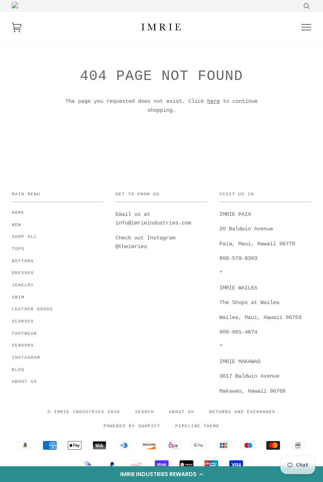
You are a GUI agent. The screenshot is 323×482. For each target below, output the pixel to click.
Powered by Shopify (132, 426)
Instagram (26, 357)
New (16, 224)
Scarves (23, 321)
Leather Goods (32, 309)
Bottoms (23, 261)
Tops (18, 249)
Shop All (24, 236)
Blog (18, 369)
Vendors (23, 345)
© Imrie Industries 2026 (84, 412)
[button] (161, 474)
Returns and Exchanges (242, 412)
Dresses (23, 273)
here (213, 101)
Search (144, 412)
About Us (24, 381)
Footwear (24, 333)
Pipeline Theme (197, 426)
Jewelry (23, 285)
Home (18, 212)
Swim (18, 297)
